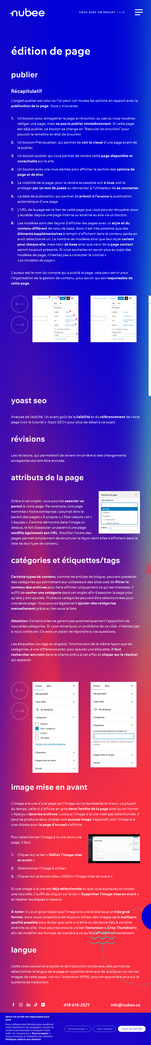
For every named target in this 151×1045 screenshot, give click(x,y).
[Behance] (43, 1004)
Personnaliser (78, 1029)
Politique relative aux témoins (23, 1039)
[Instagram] (21, 1004)
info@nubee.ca (125, 1004)
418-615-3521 (76, 1004)
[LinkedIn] (28, 1004)
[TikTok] (35, 1004)
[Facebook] (13, 1004)
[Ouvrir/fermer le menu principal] (139, 12)
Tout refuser (105, 1029)
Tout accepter (132, 1029)
